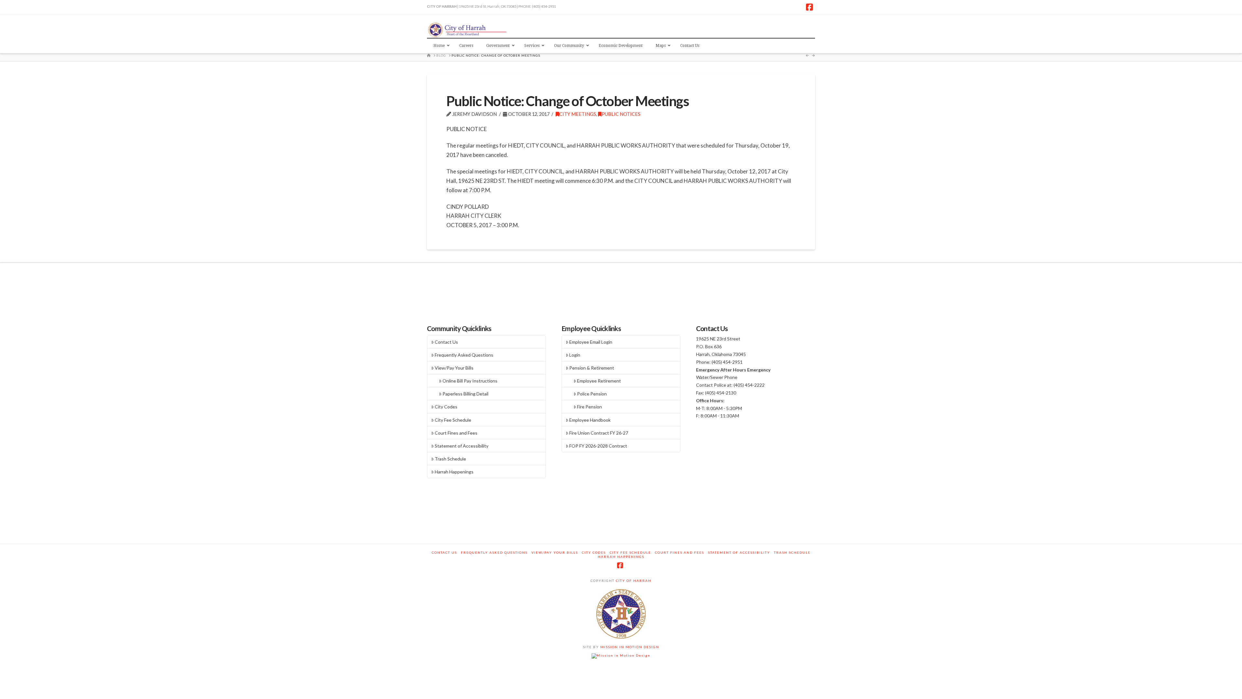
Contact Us (446, 342)
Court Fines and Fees (456, 433)
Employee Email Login (590, 342)
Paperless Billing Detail (465, 393)
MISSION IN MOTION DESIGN (629, 647)
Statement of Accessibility (461, 446)
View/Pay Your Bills (454, 368)
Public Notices (621, 114)
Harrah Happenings (454, 471)
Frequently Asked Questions (464, 355)
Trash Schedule (450, 458)
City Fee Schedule (453, 420)
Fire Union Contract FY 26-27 (598, 433)
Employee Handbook (590, 420)
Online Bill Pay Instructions (469, 380)
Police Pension (592, 393)
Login (574, 355)
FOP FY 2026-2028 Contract (598, 446)
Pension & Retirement (591, 368)
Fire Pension (589, 406)
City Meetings (577, 114)
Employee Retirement (599, 380)
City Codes (446, 406)
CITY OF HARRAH (633, 580)
